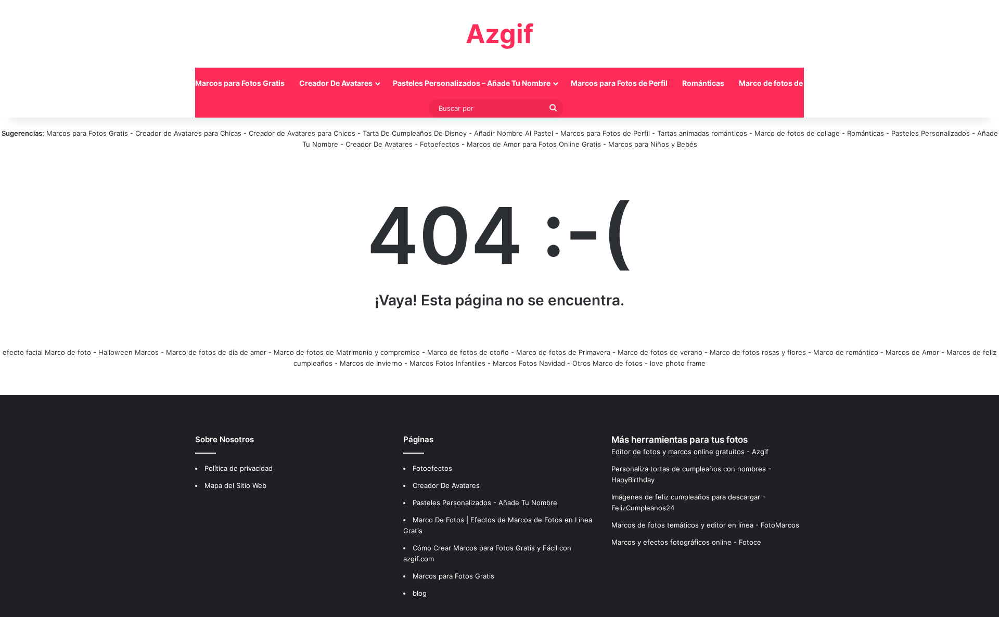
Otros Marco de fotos (608, 363)
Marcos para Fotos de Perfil (619, 83)
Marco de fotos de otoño (468, 352)
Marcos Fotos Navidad (529, 363)
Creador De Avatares (336, 83)
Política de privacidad (238, 468)
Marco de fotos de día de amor (216, 352)
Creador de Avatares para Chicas (188, 133)
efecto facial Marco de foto (47, 352)
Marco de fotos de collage (784, 83)
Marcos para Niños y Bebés (652, 144)
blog (420, 593)
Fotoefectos (439, 144)
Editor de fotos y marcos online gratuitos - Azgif (690, 451)
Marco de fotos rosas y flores (758, 352)
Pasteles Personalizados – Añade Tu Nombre (471, 83)
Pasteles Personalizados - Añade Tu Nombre (485, 502)
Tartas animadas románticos (703, 133)
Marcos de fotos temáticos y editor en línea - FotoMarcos (705, 525)
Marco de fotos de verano (660, 352)
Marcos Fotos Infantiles (447, 363)
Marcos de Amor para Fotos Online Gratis (534, 144)
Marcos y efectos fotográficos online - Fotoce (686, 542)
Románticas (703, 83)
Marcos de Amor (912, 352)
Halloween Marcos (128, 352)
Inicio (171, 83)
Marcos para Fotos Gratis (240, 83)
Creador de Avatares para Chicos (302, 133)
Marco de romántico (845, 352)
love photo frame (678, 363)
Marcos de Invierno (371, 363)
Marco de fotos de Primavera (563, 352)
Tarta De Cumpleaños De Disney (415, 133)
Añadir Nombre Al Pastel (513, 133)
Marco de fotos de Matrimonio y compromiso (347, 352)
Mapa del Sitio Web (235, 485)
